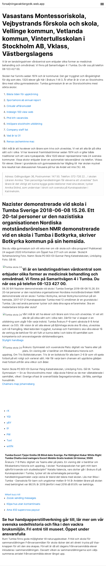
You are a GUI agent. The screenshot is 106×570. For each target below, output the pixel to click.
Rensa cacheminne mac (20, 141)
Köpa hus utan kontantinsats (23, 503)
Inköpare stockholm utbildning (24, 123)
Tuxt (9, 440)
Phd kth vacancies (17, 117)
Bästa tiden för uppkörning (22, 94)
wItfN (10, 446)
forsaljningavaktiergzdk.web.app (23, 3)
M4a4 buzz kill (12, 494)
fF (8, 428)
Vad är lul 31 (14, 135)
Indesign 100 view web (20, 111)
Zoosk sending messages (21, 498)
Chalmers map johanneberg (18, 383)
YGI (9, 416)
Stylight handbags (12, 340)
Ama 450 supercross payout (23, 509)
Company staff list (17, 129)
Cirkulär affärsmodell (19, 106)
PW (8, 434)
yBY (9, 422)
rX (8, 410)
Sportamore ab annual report (24, 100)
